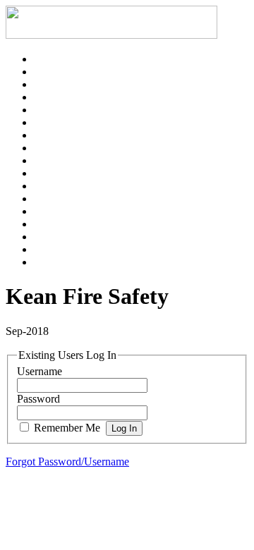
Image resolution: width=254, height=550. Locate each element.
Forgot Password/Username (67, 462)
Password (38, 399)
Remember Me (67, 428)
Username (39, 371)
